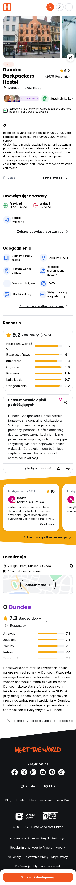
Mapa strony (59, 857)
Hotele (32, 800)
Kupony (61, 847)
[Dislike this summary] (68, 468)
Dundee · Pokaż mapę (24, 88)
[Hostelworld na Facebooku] (14, 772)
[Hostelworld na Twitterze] (24, 772)
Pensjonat (46, 800)
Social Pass (63, 800)
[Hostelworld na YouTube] (43, 772)
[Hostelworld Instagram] (33, 772)
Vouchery (14, 857)
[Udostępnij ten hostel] (70, 58)
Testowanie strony (36, 857)
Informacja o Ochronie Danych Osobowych (38, 838)
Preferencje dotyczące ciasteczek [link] (38, 866)
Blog (8, 800)
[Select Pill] (50, 7)
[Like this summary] (59, 468)
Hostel (8, 64)
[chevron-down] (47, 621)
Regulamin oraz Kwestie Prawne (31, 847)
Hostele (20, 800)
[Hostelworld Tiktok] (61, 772)
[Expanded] (8, 720)
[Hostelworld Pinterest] (52, 772)
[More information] (65, 402)
